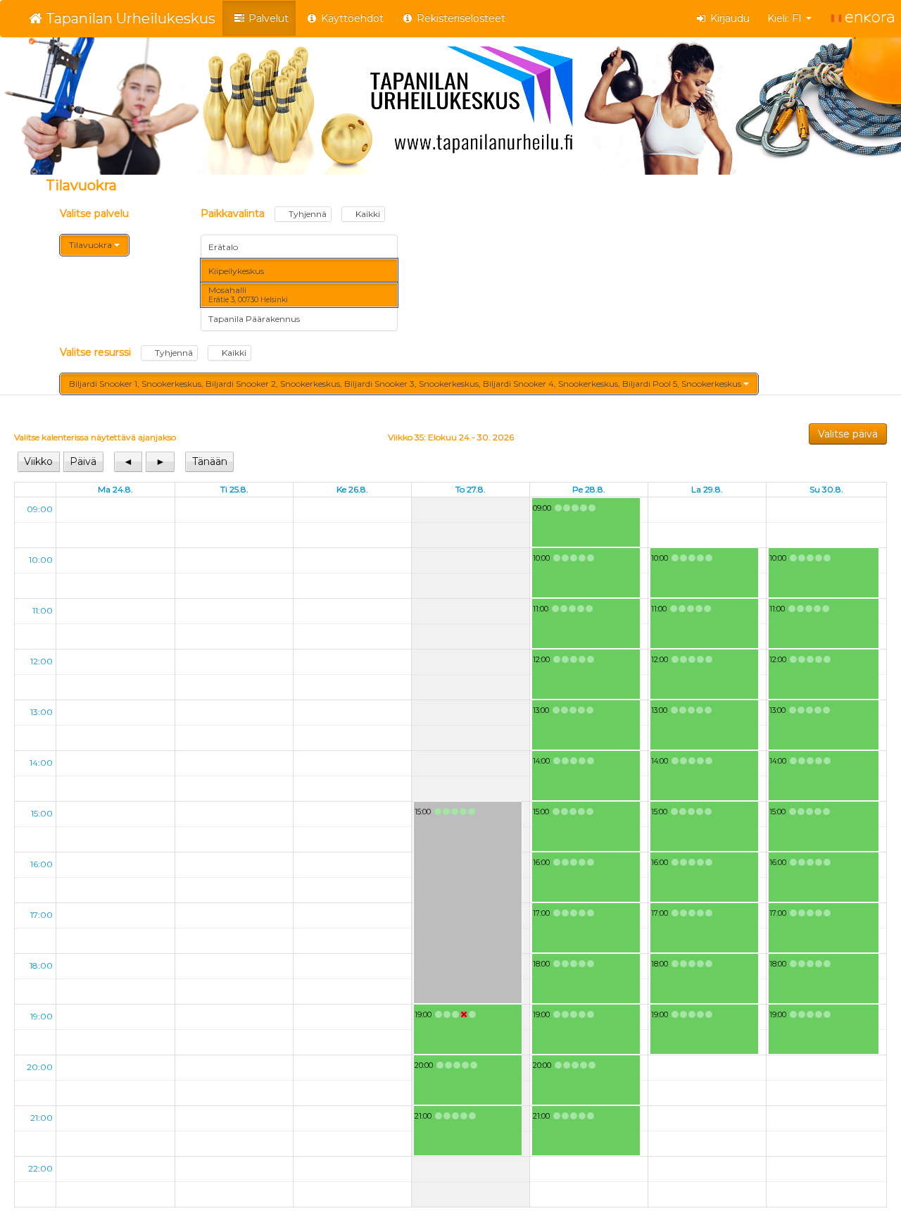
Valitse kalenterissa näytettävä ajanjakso (95, 437)
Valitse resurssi (153, 352)
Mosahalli (248, 294)
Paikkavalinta (290, 213)
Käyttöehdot (351, 18)
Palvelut (267, 18)
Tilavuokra (91, 245)
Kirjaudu (728, 18)
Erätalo (223, 247)
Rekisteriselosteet (459, 18)
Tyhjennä (306, 214)
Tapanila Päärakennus (254, 318)
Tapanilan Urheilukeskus (128, 18)
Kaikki (366, 214)
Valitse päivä (848, 434)
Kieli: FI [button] (786, 18)
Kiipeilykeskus (236, 271)
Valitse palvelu (94, 213)
